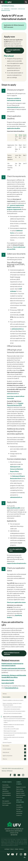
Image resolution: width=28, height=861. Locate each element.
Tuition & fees (5, 785)
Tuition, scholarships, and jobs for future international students (12, 704)
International (7, 8)
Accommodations (6, 793)
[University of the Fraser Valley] (14, 824)
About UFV (18, 805)
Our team (18, 809)
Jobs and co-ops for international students (12, 713)
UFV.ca (14, 2)
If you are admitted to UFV (9, 735)
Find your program (6, 803)
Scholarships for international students (12, 709)
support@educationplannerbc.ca (17, 563)
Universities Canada (8, 680)
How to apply (5, 805)
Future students (14, 8)
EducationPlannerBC (13, 508)
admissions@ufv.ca (18, 329)
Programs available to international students (14, 99)
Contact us (18, 815)
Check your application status (16, 602)
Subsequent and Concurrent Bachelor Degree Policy (16, 469)
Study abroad (6, 752)
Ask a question (5, 801)
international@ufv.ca (13, 107)
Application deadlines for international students (14, 724)
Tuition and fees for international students (12, 707)
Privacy (12, 849)
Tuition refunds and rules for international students (14, 711)
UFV (2, 8)
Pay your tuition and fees (9, 726)
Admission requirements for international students (14, 718)
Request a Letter (20, 791)
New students (6, 745)
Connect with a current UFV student (11, 728)
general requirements (17, 205)
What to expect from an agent (10, 731)
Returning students (20, 795)
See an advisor (19, 789)
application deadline (13, 128)
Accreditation (19, 807)
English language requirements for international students (12, 664)
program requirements (14, 209)
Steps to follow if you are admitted (11, 653)
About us (5, 759)
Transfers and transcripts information (13, 668)
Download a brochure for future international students (15, 733)
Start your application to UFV (13, 50)
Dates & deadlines (6, 787)
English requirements (13, 207)
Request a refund (20, 793)
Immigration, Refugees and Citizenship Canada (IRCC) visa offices (14, 676)
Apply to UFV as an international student (12, 716)
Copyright (7, 849)
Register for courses (21, 787)
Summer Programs (7, 742)
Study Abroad (19, 797)
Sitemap (5, 693)
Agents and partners (7, 755)
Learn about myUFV (8, 683)
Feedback (21, 849)
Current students (7, 749)
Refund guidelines (6, 795)
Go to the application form (15, 550)
